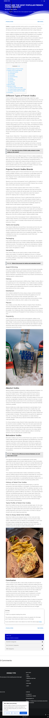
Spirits (15, 9)
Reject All (16, 713)
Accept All (23, 713)
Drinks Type (9, 9)
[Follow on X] (48, 715)
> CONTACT (28, 676)
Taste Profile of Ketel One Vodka (17, 89)
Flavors (10, 81)
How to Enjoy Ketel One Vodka (16, 90)
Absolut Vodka (11, 84)
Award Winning (12, 76)
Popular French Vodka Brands (14, 70)
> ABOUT (27, 685)
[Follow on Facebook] (46, 715)
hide (19, 66)
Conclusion (10, 92)
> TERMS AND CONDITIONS (30, 678)
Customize (7, 713)
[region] (15, 708)
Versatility (11, 75)
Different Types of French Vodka (15, 68)
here (40, 621)
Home (6, 11)
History (10, 78)
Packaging (11, 73)
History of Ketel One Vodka (15, 87)
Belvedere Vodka (11, 86)
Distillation (11, 79)
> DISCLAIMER (28, 683)
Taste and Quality (13, 72)
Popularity (11, 83)
